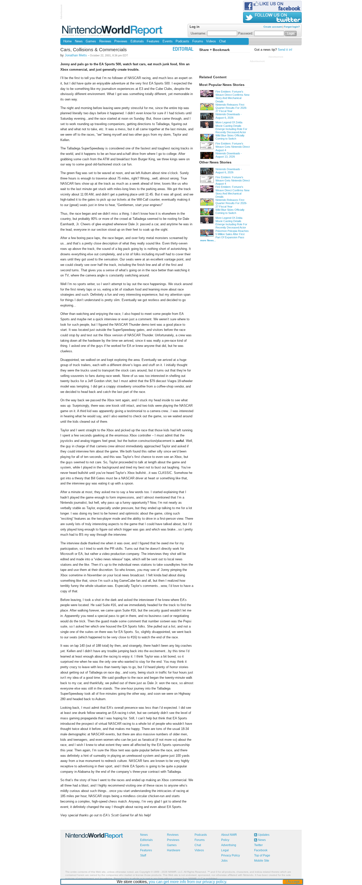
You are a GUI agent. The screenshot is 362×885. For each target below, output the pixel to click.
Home (67, 41)
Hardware (173, 850)
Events (168, 41)
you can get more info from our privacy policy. (188, 882)
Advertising (228, 845)
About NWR (229, 835)
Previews (120, 41)
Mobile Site (261, 860)
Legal (225, 850)
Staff (143, 855)
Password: (246, 33)
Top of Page (262, 855)
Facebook (260, 850)
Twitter (258, 845)
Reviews (105, 41)
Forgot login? (292, 26)
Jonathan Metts (76, 55)
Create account (272, 26)
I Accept (292, 882)
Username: (199, 33)
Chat (222, 41)
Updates (263, 835)
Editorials (137, 41)
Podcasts (182, 41)
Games (91, 41)
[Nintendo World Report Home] (113, 30)
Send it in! (285, 49)
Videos (211, 41)
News (79, 41)
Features (153, 41)
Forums (197, 41)
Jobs (224, 860)
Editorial (183, 49)
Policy (225, 840)
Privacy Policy (230, 855)
